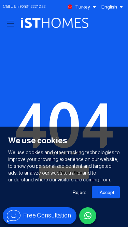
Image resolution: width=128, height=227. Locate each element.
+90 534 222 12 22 (31, 6)
